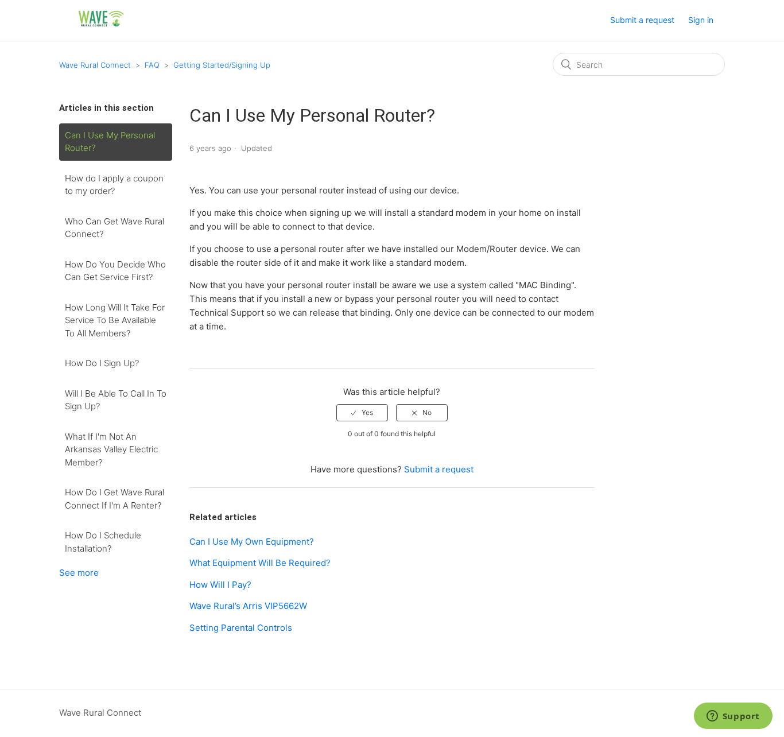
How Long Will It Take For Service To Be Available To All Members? (115, 320)
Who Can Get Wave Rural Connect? (114, 228)
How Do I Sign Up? (102, 363)
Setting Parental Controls (240, 627)
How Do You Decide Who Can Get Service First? (115, 271)
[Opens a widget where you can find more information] (733, 717)
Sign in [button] (700, 20)
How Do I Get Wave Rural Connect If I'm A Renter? (114, 499)
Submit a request (642, 20)
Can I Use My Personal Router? (110, 142)
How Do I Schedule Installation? (103, 542)
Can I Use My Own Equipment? (251, 541)
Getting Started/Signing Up (221, 64)
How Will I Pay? (220, 584)
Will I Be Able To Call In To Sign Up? (115, 400)
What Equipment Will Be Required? (260, 562)
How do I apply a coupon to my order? (114, 185)
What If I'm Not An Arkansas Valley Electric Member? (111, 449)
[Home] (101, 26)
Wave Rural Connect (95, 64)
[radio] (362, 412)
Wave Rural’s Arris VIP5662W (248, 605)
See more (79, 572)
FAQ (152, 64)
